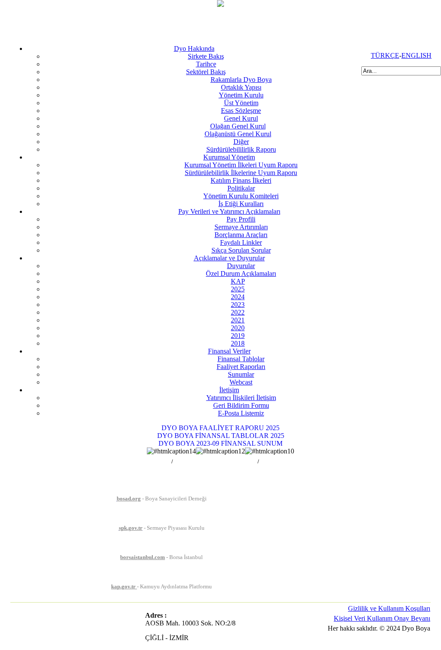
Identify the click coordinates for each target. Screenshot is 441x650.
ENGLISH (416, 55)
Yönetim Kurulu (241, 95)
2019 (238, 335)
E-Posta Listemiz (241, 413)
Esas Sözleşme (241, 110)
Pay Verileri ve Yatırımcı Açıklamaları (229, 211)
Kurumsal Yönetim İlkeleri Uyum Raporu (241, 165)
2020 (238, 327)
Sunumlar (241, 374)
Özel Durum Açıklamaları (241, 273)
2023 (238, 304)
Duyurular (241, 265)
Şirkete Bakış (206, 56)
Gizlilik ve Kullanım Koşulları (389, 608)
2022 (238, 312)
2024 (238, 296)
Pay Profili (241, 219)
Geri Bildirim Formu (241, 405)
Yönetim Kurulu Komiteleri (241, 196)
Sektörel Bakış (206, 71)
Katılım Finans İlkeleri (241, 180)
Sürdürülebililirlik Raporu (241, 149)
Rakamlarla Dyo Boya (241, 79)
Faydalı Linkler (241, 242)
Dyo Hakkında (194, 48)
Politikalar (241, 188)
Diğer (241, 141)
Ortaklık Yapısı (241, 87)
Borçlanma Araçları (240, 234)
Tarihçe (206, 64)
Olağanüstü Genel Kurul (238, 134)
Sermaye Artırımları (241, 227)
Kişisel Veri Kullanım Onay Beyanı (382, 618)
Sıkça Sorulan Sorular (241, 250)
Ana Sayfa (158, 462)
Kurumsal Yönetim (229, 157)
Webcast (241, 382)
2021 (238, 320)
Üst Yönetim (241, 102)
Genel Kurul (241, 118)
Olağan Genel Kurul (238, 126)
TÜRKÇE (385, 55)
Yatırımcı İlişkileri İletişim (241, 397)
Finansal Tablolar (240, 358)
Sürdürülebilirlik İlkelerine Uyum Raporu (241, 172)
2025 (238, 289)
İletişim (229, 390)
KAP (238, 281)
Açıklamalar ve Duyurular (229, 258)
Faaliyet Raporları (241, 366)
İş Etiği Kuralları (241, 203)
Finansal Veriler (229, 351)
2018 (238, 343)
